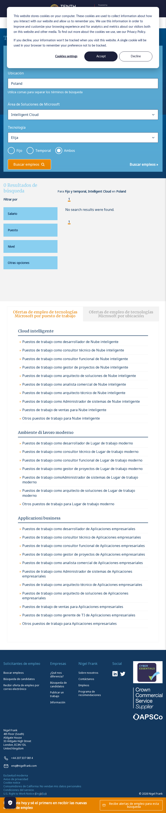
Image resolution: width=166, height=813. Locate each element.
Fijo (19, 150)
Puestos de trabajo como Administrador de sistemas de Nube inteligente (81, 401)
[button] (65, 199)
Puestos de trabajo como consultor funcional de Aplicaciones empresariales (83, 545)
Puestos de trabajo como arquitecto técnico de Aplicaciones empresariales (82, 584)
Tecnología (17, 127)
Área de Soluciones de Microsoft (34, 104)
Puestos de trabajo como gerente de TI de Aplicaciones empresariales (78, 615)
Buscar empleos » (144, 164)
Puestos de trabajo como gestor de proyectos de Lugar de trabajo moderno (82, 468)
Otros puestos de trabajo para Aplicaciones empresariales (69, 623)
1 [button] (69, 199)
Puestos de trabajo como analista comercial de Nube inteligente (74, 384)
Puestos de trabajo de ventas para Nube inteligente (64, 409)
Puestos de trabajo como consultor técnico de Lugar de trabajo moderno (80, 451)
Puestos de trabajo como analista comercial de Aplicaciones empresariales (82, 562)
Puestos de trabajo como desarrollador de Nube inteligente (70, 341)
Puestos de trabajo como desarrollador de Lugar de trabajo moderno (77, 443)
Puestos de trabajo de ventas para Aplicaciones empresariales (72, 606)
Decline (136, 56)
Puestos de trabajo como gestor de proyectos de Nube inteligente (75, 367)
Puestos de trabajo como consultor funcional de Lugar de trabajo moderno (82, 460)
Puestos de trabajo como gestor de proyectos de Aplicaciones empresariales (83, 554)
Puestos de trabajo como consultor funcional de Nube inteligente (75, 358)
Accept (101, 56)
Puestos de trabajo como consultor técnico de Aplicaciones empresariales (81, 537)
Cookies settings (66, 56)
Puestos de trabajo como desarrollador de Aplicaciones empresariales (78, 528)
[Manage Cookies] (10, 803)
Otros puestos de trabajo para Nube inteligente (61, 418)
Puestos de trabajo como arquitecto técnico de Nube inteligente (73, 392)
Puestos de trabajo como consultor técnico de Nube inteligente (73, 350)
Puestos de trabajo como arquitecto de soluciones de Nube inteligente (79, 375)
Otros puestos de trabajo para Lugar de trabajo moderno (68, 504)
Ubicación (16, 73)
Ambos (69, 150)
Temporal (43, 150)
